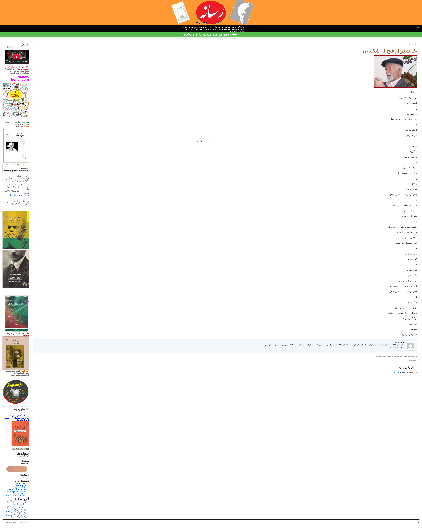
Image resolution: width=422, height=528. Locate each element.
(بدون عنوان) (21, 483)
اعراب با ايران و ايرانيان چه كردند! (15, 508)
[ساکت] (10, 61)
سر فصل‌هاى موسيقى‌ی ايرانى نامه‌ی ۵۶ (16, 492)
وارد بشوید (397, 372)
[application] (17, 57)
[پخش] (26, 61)
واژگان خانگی (20, 487)
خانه (418, 27)
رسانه (417, 522)
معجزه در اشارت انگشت (16, 504)
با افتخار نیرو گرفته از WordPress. (15, 522)
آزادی (35, 44)
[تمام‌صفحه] (7, 61)
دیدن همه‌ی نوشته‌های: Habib (393, 347)
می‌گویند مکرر (20, 485)
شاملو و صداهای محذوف (16, 495)
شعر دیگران (407, 356)
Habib (23, 501)
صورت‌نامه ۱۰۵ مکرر (17, 489)
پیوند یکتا (386, 356)
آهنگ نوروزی (413, 44)
